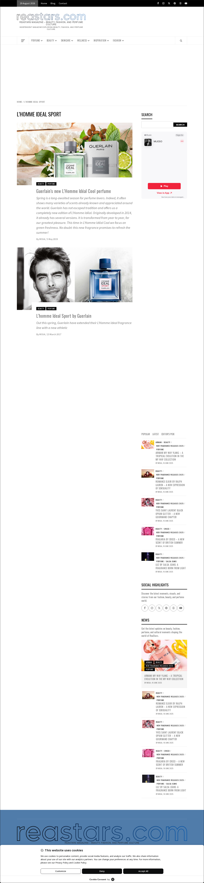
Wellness (82, 40)
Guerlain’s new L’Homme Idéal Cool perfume (73, 191)
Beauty (50, 40)
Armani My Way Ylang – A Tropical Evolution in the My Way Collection (170, 456)
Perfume (35, 40)
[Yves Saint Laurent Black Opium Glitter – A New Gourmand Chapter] (147, 502)
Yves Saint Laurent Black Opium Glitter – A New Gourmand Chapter (169, 514)
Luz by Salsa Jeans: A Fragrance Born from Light (171, 566)
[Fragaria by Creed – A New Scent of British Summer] (147, 530)
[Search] (181, 40)
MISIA (42, 239)
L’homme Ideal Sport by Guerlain (64, 315)
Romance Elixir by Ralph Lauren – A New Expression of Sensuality (170, 485)
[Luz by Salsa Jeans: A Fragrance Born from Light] (147, 556)
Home (44, 3)
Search (146, 115)
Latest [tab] (155, 434)
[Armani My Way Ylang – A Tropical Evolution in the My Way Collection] (147, 444)
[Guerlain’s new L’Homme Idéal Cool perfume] (74, 153)
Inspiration (100, 40)
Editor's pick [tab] (167, 434)
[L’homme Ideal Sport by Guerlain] (74, 278)
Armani (159, 442)
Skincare (65, 40)
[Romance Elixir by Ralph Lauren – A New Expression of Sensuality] (147, 473)
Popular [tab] (145, 434)
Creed (166, 529)
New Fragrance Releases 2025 (170, 446)
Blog (52, 3)
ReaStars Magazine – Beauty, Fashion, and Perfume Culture (51, 23)
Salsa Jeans (171, 561)
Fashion (117, 40)
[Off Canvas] (23, 41)
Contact (63, 3)
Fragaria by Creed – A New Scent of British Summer (170, 541)
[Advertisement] (102, 69)
